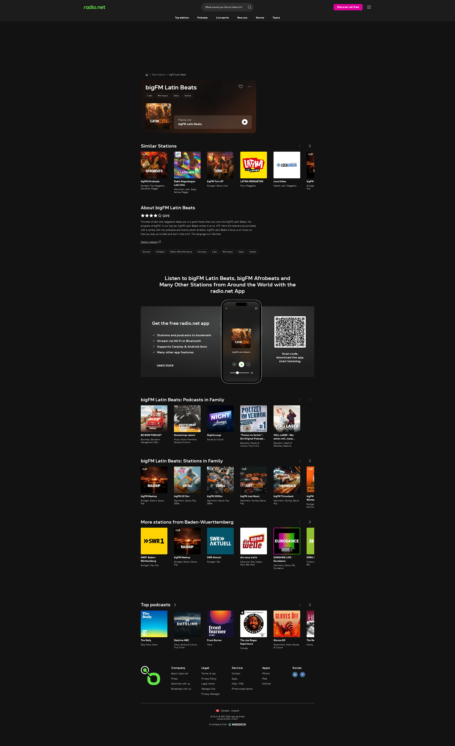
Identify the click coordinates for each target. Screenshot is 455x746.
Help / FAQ (237, 684)
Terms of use (208, 673)
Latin (149, 96)
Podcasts (202, 18)
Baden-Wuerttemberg (181, 252)
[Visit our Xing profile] (302, 674)
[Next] (310, 144)
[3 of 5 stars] (151, 216)
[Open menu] (369, 7)
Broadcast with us (181, 689)
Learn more (165, 365)
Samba (187, 96)
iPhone (266, 673)
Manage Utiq (208, 689)
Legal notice (208, 684)
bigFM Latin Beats (190, 124)
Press (174, 679)
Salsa (176, 96)
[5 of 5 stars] (160, 216)
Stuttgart (160, 252)
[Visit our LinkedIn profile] (295, 674)
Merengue (163, 96)
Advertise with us (180, 684)
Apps (234, 679)
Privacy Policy (208, 679)
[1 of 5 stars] (143, 216)
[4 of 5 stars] (155, 216)
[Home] (146, 74)
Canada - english (229, 711)
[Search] (249, 7)
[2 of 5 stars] (147, 216)
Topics (276, 18)
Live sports (222, 18)
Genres (260, 18)
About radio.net (179, 673)
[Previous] (299, 144)
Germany (202, 252)
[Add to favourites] (240, 86)
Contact (236, 673)
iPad (264, 679)
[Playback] (245, 122)
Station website (149, 242)
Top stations (182, 18)
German (146, 252)
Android (266, 684)
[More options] (250, 86)
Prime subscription (242, 689)
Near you (242, 18)
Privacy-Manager (210, 694)
